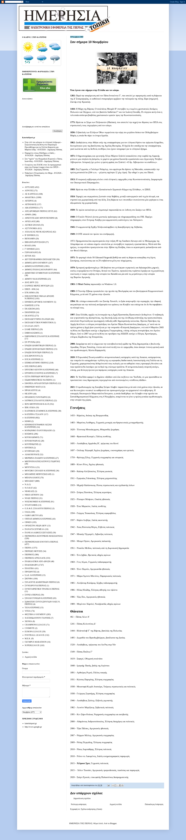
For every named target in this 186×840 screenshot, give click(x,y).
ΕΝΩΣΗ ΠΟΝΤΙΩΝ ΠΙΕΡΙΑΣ (37, 352)
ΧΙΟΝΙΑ (28, 621)
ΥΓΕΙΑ (28, 611)
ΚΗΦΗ (28, 421)
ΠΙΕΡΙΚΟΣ (29, 554)
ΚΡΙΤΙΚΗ (29, 448)
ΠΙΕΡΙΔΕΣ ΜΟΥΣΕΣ (33, 551)
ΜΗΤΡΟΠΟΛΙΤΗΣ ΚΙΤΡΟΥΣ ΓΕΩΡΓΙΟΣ (42, 461)
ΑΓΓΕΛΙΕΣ (29, 187)
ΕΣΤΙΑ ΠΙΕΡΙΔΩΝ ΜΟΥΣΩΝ (37, 376)
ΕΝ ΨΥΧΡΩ (30, 342)
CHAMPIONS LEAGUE (35, 625)
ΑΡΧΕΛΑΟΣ (30, 221)
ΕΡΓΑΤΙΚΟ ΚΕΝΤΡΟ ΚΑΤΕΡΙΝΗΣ (40, 370)
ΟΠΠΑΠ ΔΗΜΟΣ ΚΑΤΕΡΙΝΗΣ (38, 519)
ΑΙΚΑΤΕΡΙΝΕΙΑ (32, 208)
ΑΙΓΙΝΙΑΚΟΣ (30, 204)
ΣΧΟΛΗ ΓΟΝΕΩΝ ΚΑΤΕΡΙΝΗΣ (39, 598)
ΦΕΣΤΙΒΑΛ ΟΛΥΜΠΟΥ (35, 614)
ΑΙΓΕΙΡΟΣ (29, 201)
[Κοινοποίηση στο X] (117, 785)
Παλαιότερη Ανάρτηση (154, 804)
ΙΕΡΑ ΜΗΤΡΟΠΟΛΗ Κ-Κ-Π (37, 404)
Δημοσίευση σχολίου (82, 798)
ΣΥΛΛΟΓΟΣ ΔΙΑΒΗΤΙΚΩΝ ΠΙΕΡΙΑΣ (41, 582)
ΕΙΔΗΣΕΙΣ (29, 305)
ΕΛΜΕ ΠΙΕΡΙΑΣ (32, 329)
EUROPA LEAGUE (33, 631)
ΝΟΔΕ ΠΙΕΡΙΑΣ (32, 498)
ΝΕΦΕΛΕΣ (29, 491)
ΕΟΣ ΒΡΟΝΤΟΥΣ (32, 356)
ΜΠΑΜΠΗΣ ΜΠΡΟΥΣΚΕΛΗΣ (38, 474)
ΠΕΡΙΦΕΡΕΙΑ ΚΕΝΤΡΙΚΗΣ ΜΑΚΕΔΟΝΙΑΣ (44, 536)
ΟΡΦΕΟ (28, 522)
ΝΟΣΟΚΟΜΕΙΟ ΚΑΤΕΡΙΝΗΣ (37, 502)
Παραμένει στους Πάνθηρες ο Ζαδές (39, 153)
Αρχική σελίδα (116, 804)
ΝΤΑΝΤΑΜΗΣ (31, 505)
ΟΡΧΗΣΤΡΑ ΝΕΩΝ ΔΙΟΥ (36, 526)
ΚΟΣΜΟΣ (29, 434)
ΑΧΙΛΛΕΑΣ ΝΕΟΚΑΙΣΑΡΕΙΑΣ (38, 232)
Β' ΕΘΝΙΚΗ (30, 235)
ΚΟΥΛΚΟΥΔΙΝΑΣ (32, 441)
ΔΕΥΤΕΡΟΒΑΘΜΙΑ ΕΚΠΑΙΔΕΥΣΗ (40, 259)
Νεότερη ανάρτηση (78, 804)
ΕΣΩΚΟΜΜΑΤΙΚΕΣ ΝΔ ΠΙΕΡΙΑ (39, 380)
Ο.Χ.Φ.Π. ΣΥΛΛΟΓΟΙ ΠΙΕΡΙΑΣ (38, 508)
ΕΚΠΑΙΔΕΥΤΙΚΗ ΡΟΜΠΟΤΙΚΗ (39, 322)
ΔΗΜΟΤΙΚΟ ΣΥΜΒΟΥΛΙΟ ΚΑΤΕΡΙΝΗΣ (42, 273)
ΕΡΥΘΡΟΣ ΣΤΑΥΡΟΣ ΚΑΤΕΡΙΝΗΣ (40, 373)
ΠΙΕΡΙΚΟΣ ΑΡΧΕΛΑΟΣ (35, 558)
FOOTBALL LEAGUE (34, 635)
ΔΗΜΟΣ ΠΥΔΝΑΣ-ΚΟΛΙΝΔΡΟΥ (39, 269)
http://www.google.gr (33, 727)
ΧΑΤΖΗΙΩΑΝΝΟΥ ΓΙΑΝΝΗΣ (37, 618)
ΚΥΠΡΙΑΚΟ (30, 451)
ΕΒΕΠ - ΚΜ (30, 289)
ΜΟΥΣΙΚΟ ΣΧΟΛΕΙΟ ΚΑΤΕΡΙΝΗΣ (40, 471)
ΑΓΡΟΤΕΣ (29, 190)
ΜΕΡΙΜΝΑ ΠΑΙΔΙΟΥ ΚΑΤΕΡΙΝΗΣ (40, 458)
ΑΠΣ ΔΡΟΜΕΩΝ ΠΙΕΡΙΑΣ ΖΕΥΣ (39, 211)
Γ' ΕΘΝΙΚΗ (30, 249)
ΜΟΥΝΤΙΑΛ (30, 467)
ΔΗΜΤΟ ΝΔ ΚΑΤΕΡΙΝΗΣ (36, 279)
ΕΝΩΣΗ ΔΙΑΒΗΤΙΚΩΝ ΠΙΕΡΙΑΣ (39, 345)
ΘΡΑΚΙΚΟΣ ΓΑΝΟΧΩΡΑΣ (36, 397)
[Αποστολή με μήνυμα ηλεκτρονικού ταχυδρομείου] (113, 785)
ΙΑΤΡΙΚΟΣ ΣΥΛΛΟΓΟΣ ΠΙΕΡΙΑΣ (39, 400)
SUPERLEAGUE (32, 645)
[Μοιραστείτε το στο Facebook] (120, 785)
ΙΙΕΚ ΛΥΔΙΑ (30, 407)
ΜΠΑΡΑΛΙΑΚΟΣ (32, 477)
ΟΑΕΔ (27, 512)
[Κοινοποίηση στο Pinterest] (122, 785)
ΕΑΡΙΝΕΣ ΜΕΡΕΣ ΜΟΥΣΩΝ (37, 286)
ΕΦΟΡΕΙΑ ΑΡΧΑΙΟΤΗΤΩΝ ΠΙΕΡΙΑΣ (41, 383)
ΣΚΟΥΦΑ (29, 578)
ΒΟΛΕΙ (28, 245)
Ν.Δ (26, 484)
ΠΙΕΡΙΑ (28, 548)
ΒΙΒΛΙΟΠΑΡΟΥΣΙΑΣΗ (35, 242)
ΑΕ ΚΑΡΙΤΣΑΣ (31, 194)
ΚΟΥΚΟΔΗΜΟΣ (32, 437)
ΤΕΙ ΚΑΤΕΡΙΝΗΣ (32, 607)
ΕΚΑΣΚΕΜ (30, 309)
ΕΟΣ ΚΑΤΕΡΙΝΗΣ (32, 359)
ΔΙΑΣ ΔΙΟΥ (29, 282)
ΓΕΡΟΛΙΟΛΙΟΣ (31, 252)
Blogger (113, 823)
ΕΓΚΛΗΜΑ (30, 292)
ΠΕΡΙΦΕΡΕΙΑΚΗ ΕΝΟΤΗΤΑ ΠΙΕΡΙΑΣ (41, 542)
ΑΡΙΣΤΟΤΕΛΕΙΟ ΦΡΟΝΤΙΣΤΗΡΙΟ (40, 218)
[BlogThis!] (115, 785)
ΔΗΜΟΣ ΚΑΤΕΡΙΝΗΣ (34, 266)
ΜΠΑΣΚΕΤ (30, 481)
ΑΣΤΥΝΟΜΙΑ (31, 228)
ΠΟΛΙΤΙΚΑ (30, 568)
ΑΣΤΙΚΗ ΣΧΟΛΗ (32, 225)
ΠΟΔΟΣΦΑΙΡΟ (31, 565)
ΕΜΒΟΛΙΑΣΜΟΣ (32, 333)
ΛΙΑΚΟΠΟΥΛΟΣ (32, 454)
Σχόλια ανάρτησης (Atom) (91, 809)
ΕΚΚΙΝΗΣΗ (30, 312)
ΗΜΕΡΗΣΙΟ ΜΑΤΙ (33, 387)
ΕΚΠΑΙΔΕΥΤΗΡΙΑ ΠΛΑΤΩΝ (37, 319)
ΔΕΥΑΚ (28, 256)
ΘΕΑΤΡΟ (29, 394)
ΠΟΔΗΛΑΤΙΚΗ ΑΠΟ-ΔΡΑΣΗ (37, 561)
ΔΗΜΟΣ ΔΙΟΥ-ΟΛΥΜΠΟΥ (36, 263)
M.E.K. (28, 638)
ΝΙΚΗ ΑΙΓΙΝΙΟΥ (32, 495)
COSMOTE (30, 628)
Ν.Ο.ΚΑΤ (29, 488)
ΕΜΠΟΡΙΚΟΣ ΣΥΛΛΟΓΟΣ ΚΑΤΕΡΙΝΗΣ (42, 336)
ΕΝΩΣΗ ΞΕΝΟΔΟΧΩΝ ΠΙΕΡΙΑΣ (39, 349)
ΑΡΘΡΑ (28, 214)
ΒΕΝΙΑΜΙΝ (30, 238)
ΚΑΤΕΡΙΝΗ (30, 418)
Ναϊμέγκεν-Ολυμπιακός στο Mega (39, 173)
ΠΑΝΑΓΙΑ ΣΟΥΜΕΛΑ (35, 529)
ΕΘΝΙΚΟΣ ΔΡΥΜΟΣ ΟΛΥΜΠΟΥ (39, 302)
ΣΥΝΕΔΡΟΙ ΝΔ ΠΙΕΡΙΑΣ (35, 585)
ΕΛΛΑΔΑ (29, 326)
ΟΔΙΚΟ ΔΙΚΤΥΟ (32, 515)
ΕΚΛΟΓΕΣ (29, 316)
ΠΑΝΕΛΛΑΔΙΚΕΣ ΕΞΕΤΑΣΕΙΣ (38, 532)
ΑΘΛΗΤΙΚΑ (30, 197)
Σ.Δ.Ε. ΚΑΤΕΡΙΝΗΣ (33, 575)
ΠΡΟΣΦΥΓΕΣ (30, 572)
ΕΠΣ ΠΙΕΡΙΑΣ (31, 366)
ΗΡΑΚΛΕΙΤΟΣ (31, 390)
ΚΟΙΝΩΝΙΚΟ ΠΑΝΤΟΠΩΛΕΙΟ (38, 430)
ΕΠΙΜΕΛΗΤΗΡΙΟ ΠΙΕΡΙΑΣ (37, 363)
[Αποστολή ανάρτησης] (108, 785)
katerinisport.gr (31, 723)
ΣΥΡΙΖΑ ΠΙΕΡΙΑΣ (32, 595)
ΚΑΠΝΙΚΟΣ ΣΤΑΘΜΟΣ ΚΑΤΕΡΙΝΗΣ (41, 411)
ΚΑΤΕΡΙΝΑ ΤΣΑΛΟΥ (34, 414)
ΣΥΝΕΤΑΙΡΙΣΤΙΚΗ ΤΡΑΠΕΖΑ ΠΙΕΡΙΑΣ (42, 589)
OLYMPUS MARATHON (36, 642)
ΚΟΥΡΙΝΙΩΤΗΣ (31, 444)
